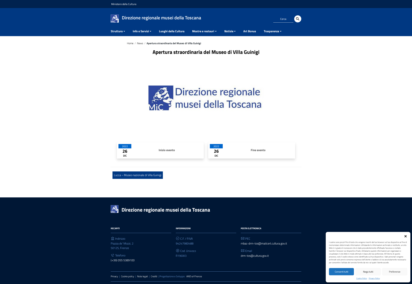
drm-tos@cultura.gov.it (255, 256)
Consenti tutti (341, 272)
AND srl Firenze (194, 276)
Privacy (114, 276)
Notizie (228, 31)
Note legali (142, 276)
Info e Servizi (141, 31)
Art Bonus (249, 31)
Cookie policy (127, 276)
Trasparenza (271, 31)
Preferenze (394, 272)
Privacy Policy (374, 278)
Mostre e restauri (203, 31)
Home (130, 43)
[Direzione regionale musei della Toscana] (115, 18)
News (140, 43)
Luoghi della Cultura (171, 31)
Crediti (154, 276)
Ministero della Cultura (123, 4)
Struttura (117, 31)
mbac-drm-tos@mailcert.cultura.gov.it (264, 243)
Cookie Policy (361, 278)
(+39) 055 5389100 (123, 260)
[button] (405, 236)
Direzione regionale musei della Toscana (166, 210)
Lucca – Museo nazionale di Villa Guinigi (137, 175)
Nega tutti (368, 272)
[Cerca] (297, 18)
